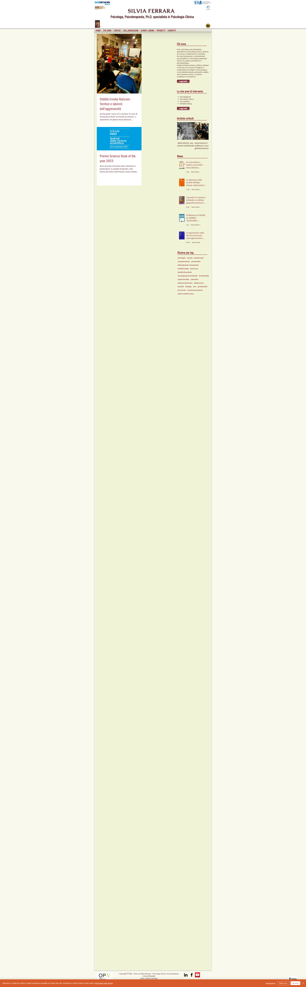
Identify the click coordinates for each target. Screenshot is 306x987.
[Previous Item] (181, 131)
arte (194, 286)
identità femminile (185, 272)
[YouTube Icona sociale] (197, 974)
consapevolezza (184, 261)
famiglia (188, 286)
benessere (194, 269)
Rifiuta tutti (283, 983)
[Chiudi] (303, 983)
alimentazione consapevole (188, 265)
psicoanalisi (195, 261)
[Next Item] (205, 131)
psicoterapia (199, 258)
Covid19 (181, 286)
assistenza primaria (195, 290)
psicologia (181, 258)
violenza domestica (185, 283)
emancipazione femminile (187, 276)
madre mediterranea (186, 294)
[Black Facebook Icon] (191, 974)
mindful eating (183, 269)
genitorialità (202, 286)
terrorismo (182, 290)
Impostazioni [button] (270, 983)
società (189, 258)
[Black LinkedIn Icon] (185, 974)
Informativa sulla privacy (104, 983)
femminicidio (204, 276)
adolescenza (198, 283)
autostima (194, 279)
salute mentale (183, 279)
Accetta (295, 983)
